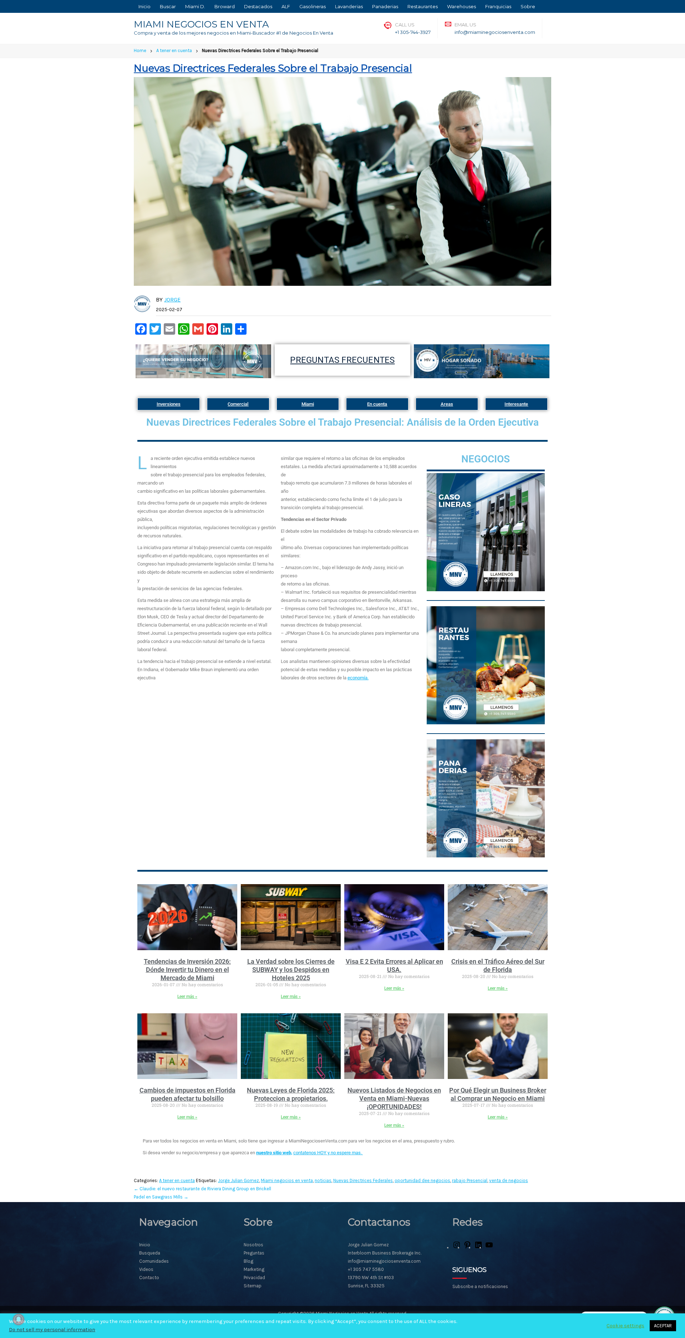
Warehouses (461, 6)
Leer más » (187, 996)
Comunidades (154, 1261)
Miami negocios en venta (287, 1180)
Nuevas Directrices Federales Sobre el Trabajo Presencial (273, 68)
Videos (146, 1269)
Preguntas (254, 1253)
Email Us (465, 24)
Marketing (254, 1269)
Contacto (149, 1277)
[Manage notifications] (18, 1319)
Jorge (172, 299)
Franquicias (498, 6)
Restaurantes (422, 6)
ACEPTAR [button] (663, 1325)
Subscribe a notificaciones (480, 1286)
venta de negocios (508, 1180)
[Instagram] (456, 1247)
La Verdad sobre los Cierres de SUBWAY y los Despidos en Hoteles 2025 (291, 970)
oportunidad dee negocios (422, 1180)
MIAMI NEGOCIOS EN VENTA (201, 24)
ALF (285, 6)
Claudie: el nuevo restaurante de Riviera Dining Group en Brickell (202, 1188)
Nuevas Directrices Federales (363, 1180)
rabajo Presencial (469, 1180)
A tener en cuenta (174, 50)
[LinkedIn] (478, 1247)
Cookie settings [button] (625, 1326)
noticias (323, 1180)
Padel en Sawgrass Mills (161, 1197)
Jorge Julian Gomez (238, 1180)
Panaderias (385, 6)
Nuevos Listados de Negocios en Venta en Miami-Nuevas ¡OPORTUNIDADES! (394, 1098)
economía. (358, 677)
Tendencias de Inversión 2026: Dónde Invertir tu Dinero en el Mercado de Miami (187, 970)
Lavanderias (349, 6)
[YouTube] (489, 1247)
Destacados (258, 6)
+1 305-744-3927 (413, 32)
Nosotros (253, 1244)
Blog (248, 1261)
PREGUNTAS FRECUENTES (342, 360)
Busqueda (149, 1253)
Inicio (144, 6)
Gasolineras (312, 6)
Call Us (405, 24)
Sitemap (253, 1285)
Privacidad (254, 1277)
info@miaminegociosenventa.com (495, 32)
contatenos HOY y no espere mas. (328, 1152)
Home (140, 50)
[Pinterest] (467, 1247)
